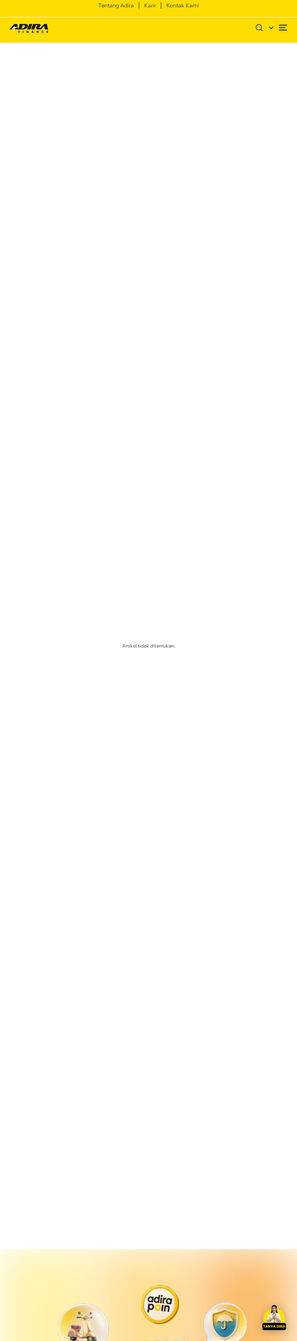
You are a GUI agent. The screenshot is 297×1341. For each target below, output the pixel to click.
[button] (274, 1318)
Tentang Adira (116, 5)
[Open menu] (283, 27)
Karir (150, 5)
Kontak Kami (182, 5)
